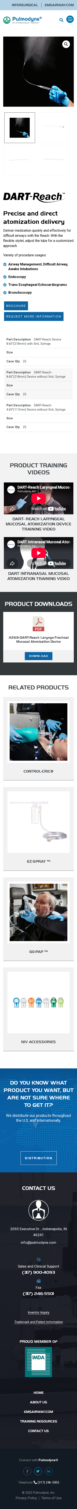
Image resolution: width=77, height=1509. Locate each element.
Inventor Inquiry (38, 1312)
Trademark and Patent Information (38, 1322)
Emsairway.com (59, 5)
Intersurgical (25, 5)
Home (39, 1393)
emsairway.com (38, 1412)
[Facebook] (27, 1471)
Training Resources (38, 1421)
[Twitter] (38, 1471)
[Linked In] (49, 1471)
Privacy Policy (26, 1498)
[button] (66, 44)
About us (38, 1402)
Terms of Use (51, 1498)
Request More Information (33, 316)
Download (38, 656)
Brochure (16, 306)
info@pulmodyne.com (38, 1242)
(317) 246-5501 (38, 1293)
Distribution (38, 1158)
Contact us (38, 1431)
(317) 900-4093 (38, 1272)
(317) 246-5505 (48, 1482)
